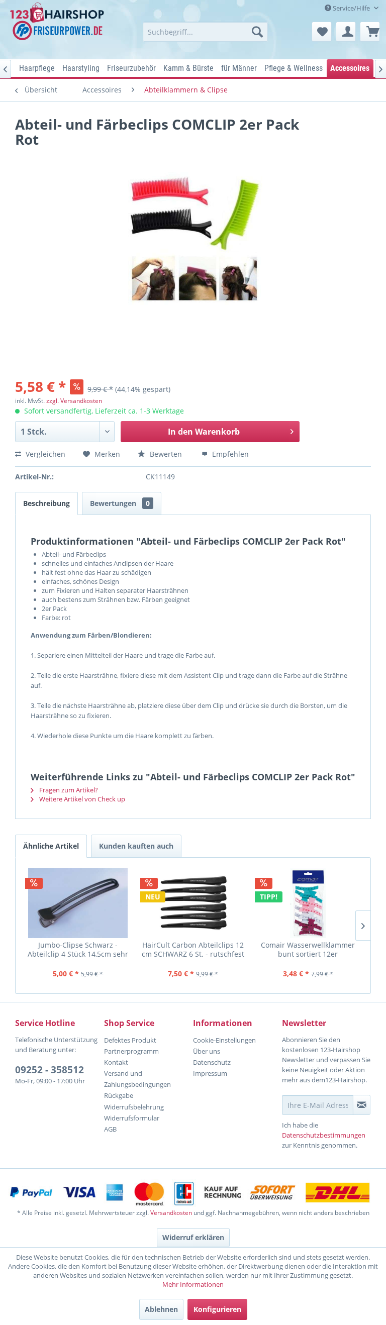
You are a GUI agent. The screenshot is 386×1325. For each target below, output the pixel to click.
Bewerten (166, 454)
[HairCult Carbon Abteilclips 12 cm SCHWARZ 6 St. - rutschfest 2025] (193, 903)
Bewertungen (120, 503)
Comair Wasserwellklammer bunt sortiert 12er (308, 949)
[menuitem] (205, 32)
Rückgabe (118, 1095)
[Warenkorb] (370, 32)
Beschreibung (46, 503)
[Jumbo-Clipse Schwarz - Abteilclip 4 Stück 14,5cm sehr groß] (78, 903)
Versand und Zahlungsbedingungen (137, 1079)
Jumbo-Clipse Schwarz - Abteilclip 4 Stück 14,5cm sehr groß (78, 949)
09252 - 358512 (49, 1069)
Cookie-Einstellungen (224, 1040)
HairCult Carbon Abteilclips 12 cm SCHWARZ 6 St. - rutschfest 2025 (193, 949)
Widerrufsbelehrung (134, 1106)
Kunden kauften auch (136, 846)
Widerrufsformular (131, 1118)
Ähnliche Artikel (51, 846)
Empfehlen (229, 454)
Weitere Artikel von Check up (81, 798)
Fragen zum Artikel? (68, 789)
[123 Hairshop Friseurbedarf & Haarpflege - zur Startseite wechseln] (58, 28)
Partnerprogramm (131, 1051)
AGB (110, 1129)
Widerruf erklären (193, 1237)
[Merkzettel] (322, 32)
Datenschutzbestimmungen (323, 1135)
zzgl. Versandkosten (74, 400)
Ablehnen (161, 1309)
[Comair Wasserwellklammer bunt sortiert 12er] (307, 903)
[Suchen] (257, 32)
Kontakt (116, 1062)
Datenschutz (212, 1062)
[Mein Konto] (346, 32)
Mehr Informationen (193, 1284)
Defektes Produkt (130, 1040)
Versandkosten (171, 1212)
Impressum (210, 1073)
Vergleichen (44, 454)
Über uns (206, 1051)
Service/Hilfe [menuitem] (351, 8)
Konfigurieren (217, 1309)
